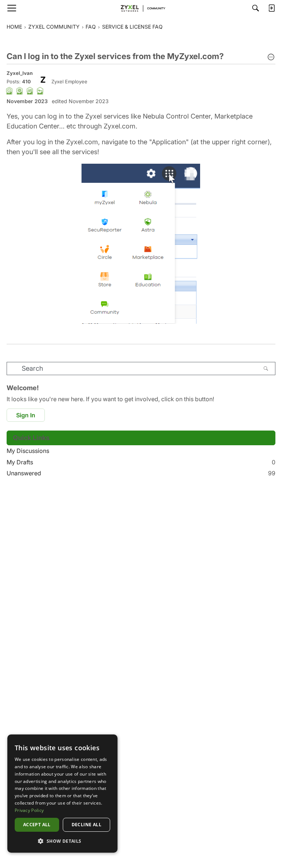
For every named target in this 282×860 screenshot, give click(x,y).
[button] (271, 57)
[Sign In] (271, 8)
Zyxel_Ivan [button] (20, 73)
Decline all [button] (86, 824)
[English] (141, 8)
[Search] (255, 8)
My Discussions (28, 450)
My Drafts (141, 462)
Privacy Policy (29, 810)
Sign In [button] (25, 415)
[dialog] (62, 793)
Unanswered (141, 473)
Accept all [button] (37, 824)
